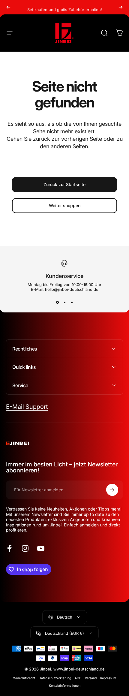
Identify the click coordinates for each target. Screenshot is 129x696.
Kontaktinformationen (64, 686)
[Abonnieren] (112, 490)
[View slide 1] (57, 302)
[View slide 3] (71, 302)
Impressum (108, 678)
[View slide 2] (64, 302)
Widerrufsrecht (24, 678)
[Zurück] (8, 7)
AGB (78, 678)
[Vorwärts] (120, 7)
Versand (91, 678)
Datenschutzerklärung (55, 678)
